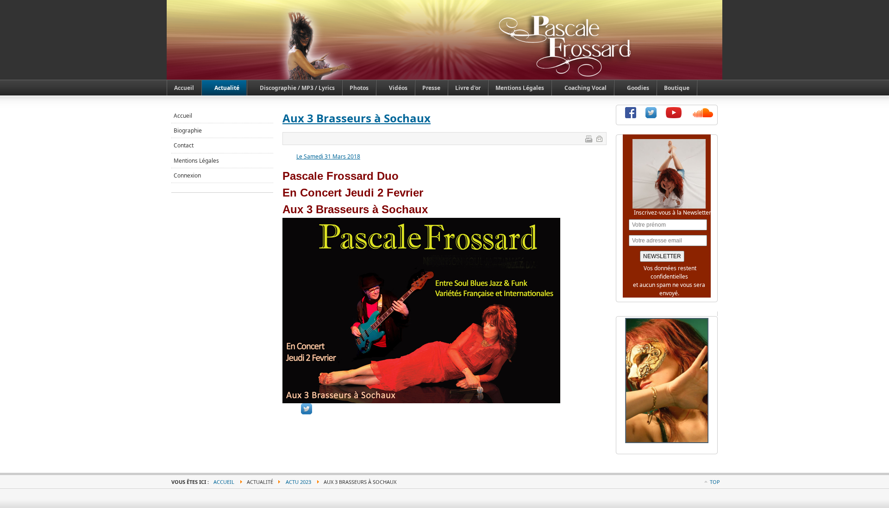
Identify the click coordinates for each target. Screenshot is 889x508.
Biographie (188, 130)
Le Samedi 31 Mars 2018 (328, 156)
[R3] (666, 441)
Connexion (187, 175)
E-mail (599, 138)
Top (715, 481)
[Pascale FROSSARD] (215, 18)
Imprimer (588, 138)
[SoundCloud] (703, 116)
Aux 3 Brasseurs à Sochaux (356, 118)
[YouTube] (674, 116)
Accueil (183, 116)
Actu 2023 (298, 481)
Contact (184, 145)
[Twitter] (651, 116)
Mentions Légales (196, 161)
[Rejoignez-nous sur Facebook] (630, 116)
